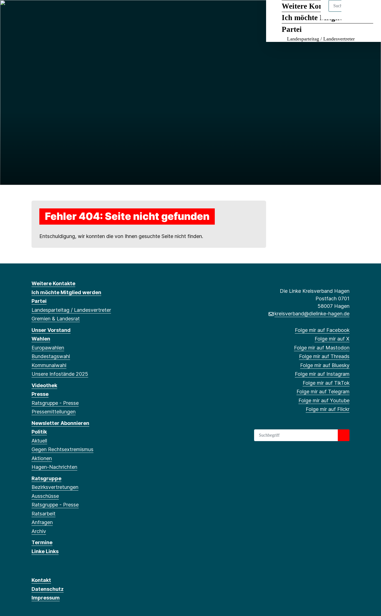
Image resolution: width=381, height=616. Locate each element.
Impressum (46, 598)
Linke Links (45, 551)
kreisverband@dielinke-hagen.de (311, 314)
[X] (44, 12)
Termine (42, 542)
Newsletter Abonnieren (60, 423)
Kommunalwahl (49, 365)
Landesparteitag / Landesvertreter (321, 39)
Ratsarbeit (44, 514)
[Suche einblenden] (353, 11)
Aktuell (39, 441)
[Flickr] (117, 12)
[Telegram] (99, 12)
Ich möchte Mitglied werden (66, 292)
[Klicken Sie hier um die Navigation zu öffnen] (369, 11)
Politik (39, 432)
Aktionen (42, 458)
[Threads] (62, 12)
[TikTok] (89, 12)
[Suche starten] (343, 435)
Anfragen (42, 522)
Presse (40, 394)
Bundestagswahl (51, 356)
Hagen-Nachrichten (54, 467)
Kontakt (41, 580)
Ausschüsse (45, 496)
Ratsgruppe (46, 478)
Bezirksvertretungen (55, 487)
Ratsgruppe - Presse (55, 403)
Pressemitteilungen (54, 412)
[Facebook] (34, 12)
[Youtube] (108, 12)
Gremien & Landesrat (56, 319)
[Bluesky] (71, 12)
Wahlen (41, 339)
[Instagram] (80, 12)
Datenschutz (48, 589)
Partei (292, 29)
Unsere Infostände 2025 (60, 374)
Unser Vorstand (51, 330)
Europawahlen (48, 348)
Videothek (44, 385)
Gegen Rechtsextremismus (62, 449)
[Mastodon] (53, 12)
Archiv (39, 531)
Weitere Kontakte (53, 283)
